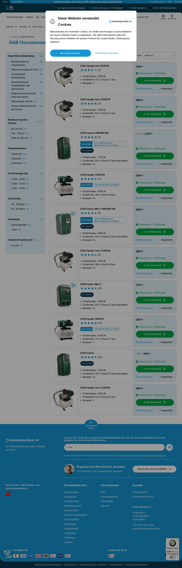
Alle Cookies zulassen (70, 53)
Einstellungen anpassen (107, 53)
